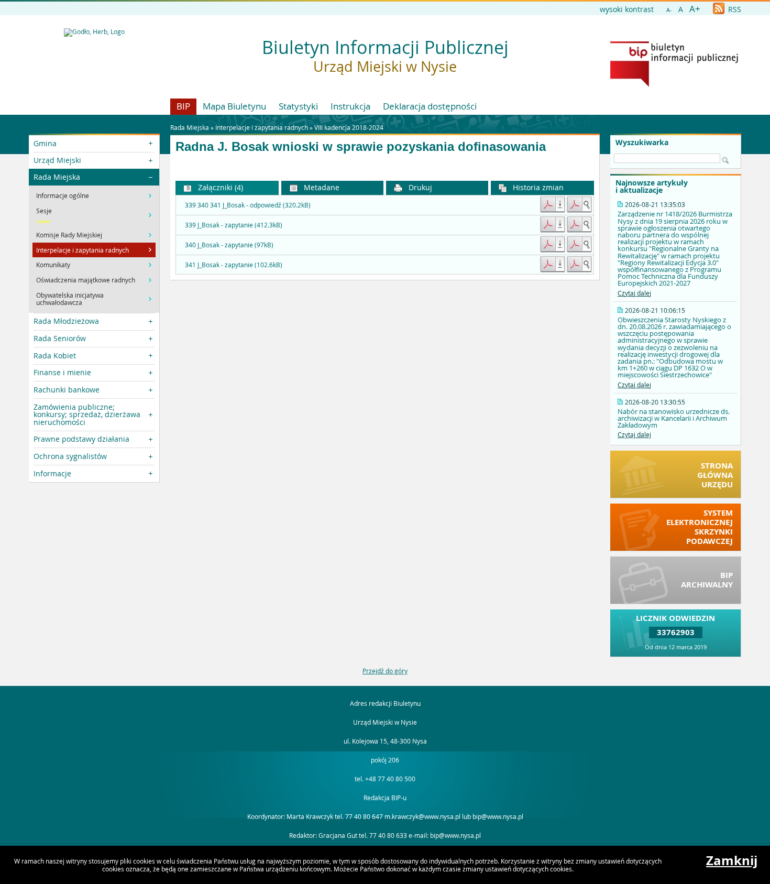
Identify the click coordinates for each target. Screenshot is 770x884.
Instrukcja (350, 106)
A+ (694, 9)
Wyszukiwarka (641, 142)
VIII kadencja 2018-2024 (348, 127)
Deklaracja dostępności (430, 106)
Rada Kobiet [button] (55, 356)
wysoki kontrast (627, 9)
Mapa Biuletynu (234, 106)
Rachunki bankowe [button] (67, 390)
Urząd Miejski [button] (57, 160)
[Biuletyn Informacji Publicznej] (674, 84)
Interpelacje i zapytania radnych (261, 127)
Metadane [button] (320, 187)
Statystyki (298, 106)
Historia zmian (537, 187)
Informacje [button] (52, 473)
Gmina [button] (45, 143)
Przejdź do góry (385, 671)
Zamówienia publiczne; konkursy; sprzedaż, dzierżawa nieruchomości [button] (87, 414)
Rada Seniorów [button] (60, 338)
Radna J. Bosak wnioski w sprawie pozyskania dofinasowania (360, 146)
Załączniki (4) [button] (219, 187)
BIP (183, 106)
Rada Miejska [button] (57, 177)
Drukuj (419, 187)
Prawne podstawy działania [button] (81, 439)
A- (669, 10)
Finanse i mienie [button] (62, 372)
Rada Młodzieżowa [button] (66, 321)
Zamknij (731, 860)
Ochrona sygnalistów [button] (70, 456)
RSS (733, 9)
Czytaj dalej (634, 293)
